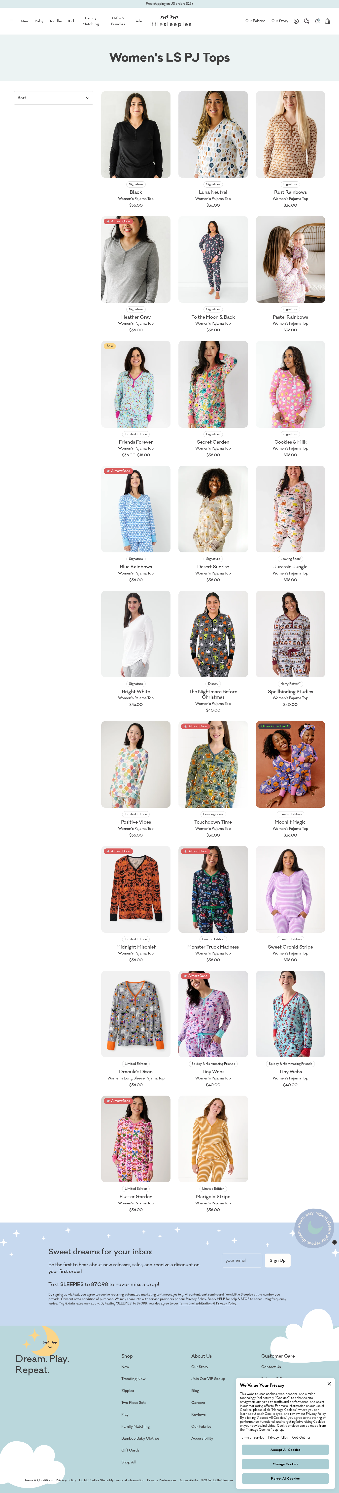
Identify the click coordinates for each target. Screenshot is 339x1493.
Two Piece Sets (133, 1402)
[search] (306, 21)
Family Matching (135, 1426)
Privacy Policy (226, 1303)
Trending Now (133, 1379)
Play (125, 1414)
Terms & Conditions (39, 1480)
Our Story (279, 21)
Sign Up (278, 1260)
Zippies (127, 1390)
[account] (296, 21)
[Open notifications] (317, 21)
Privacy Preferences (161, 1480)
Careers (198, 1402)
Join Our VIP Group (208, 1379)
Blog (195, 1390)
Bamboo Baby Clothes (140, 1438)
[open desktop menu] (11, 21)
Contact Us (271, 1367)
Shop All (128, 1462)
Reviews (198, 1414)
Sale (138, 21)
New (125, 1367)
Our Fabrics (255, 21)
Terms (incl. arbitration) (195, 1303)
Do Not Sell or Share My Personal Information (111, 1480)
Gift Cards (130, 1450)
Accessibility (202, 1438)
